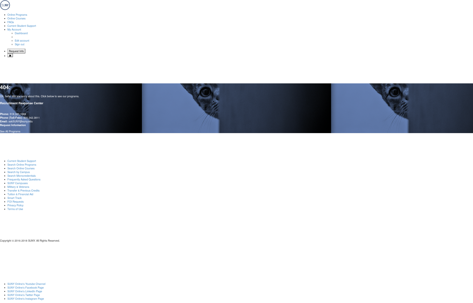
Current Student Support (21, 161)
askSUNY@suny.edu (20, 121)
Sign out (19, 44)
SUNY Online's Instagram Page (25, 298)
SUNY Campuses (17, 183)
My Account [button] (14, 29)
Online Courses (16, 18)
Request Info (16, 51)
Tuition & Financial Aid (20, 194)
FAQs (10, 22)
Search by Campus (18, 172)
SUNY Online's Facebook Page (25, 287)
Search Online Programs (21, 164)
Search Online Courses (21, 168)
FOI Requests (15, 201)
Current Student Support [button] (21, 26)
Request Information (13, 125)
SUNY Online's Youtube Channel (26, 284)
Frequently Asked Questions (23, 179)
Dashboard (21, 33)
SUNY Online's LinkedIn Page (24, 291)
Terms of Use (15, 209)
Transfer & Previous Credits (23, 190)
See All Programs (10, 131)
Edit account (22, 40)
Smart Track (14, 198)
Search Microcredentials (21, 175)
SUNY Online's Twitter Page (23, 295)
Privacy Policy (15, 205)
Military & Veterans (18, 187)
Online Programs (17, 14)
